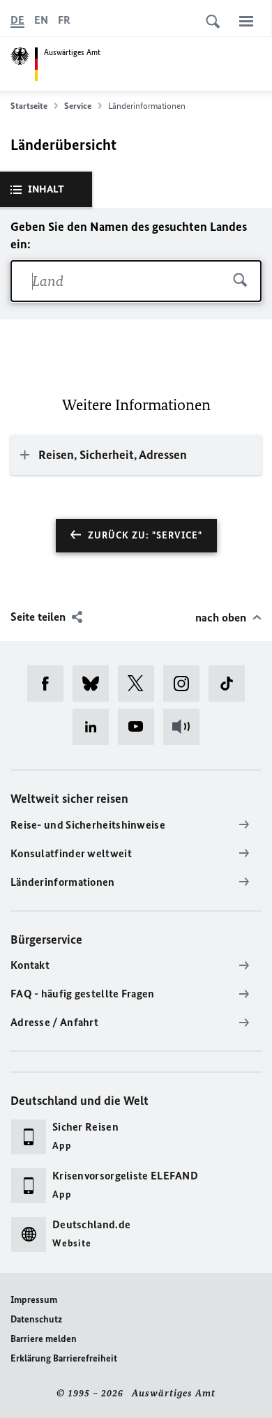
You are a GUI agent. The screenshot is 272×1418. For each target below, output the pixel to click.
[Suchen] (240, 280)
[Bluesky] (95, 683)
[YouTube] (140, 727)
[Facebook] (50, 683)
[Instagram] (186, 683)
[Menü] (246, 21)
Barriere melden (43, 1339)
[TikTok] (231, 683)
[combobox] (136, 281)
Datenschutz (36, 1319)
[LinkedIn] (95, 727)
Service (77, 105)
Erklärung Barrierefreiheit (63, 1358)
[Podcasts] (186, 727)
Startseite (28, 105)
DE (17, 20)
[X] (140, 683)
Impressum (33, 1300)
